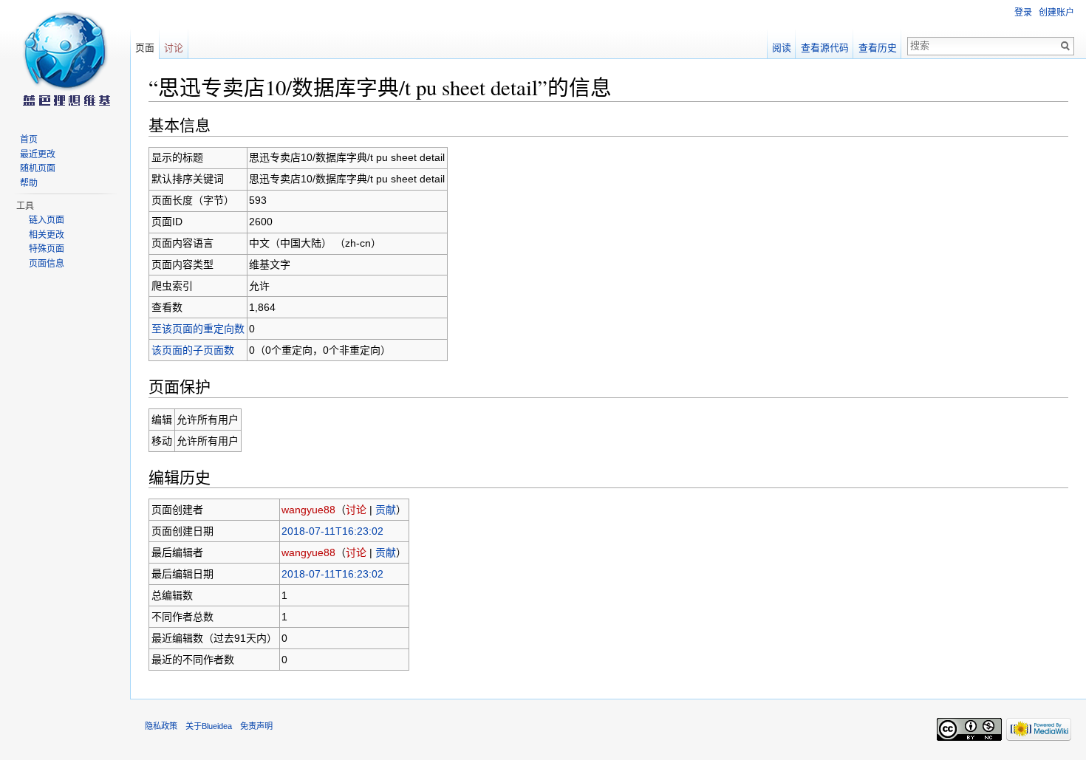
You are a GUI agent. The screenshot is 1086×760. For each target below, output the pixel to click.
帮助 (29, 183)
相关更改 (46, 235)
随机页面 (37, 168)
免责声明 (256, 726)
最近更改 (37, 154)
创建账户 (1056, 12)
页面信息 (46, 264)
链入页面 (46, 220)
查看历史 (877, 47)
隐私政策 (161, 726)
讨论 (356, 510)
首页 (29, 139)
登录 (1023, 12)
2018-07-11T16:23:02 (332, 531)
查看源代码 (825, 47)
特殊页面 (46, 249)
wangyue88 (308, 510)
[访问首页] (65, 59)
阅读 (781, 47)
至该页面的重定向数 (198, 329)
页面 (144, 47)
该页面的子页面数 (192, 350)
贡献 (385, 510)
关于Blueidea (208, 726)
